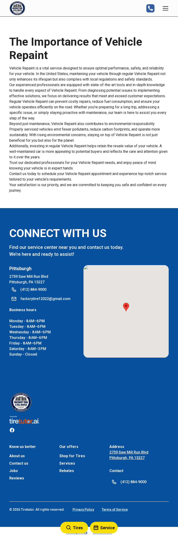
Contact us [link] (18, 463)
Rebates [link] (66, 471)
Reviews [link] (16, 478)
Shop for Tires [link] (72, 456)
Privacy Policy (83, 509)
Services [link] (67, 463)
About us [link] (17, 456)
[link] (21, 402)
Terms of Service (115, 509)
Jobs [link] (13, 471)
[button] (17, 8)
